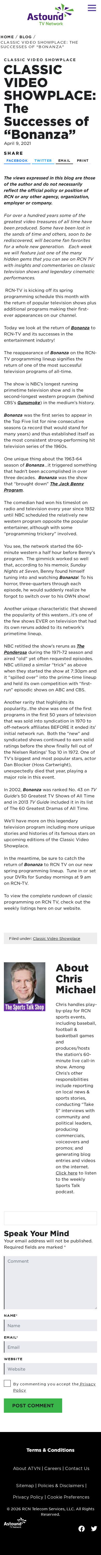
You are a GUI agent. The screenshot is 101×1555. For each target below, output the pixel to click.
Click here (66, 1172)
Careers (52, 1468)
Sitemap (25, 1485)
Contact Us (77, 1468)
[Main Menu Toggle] (91, 7)
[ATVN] (50, 14)
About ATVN (26, 1468)
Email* (11, 1337)
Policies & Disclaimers (61, 1485)
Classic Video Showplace (40, 59)
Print (83, 160)
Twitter (43, 160)
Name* (11, 1315)
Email (64, 160)
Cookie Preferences (68, 1496)
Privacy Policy (28, 1496)
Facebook (17, 160)
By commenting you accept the (54, 1387)
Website (13, 1359)
